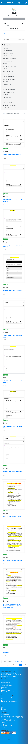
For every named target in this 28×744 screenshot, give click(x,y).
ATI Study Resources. (9, 89)
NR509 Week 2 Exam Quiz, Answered (12, 516)
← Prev (4, 661)
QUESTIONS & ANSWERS (10, 58)
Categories (3, 724)
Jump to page (5, 664)
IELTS (5, 69)
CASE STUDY (7, 56)
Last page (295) (18, 661)
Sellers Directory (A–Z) (8, 691)
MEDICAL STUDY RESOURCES (11, 100)
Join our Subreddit (5, 714)
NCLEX (5, 94)
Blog (2, 688)
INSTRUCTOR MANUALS (9, 105)
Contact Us (4, 687)
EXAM (6, 48)
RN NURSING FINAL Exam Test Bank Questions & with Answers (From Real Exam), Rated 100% (12, 605)
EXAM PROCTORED (8, 92)
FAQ (3, 700)
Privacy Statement (5, 682)
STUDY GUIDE (8, 53)
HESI (5, 63)
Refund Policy (4, 684)
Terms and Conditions (6, 685)
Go (20, 664)
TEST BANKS (7, 50)
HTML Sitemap (6, 690)
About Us (3, 681)
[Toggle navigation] (19, 2)
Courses (3, 722)
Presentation (7, 84)
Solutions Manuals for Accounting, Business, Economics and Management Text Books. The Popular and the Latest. (12, 718)
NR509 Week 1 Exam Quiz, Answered (12, 560)
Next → (10, 661)
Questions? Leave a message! (9, 701)
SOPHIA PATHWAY (8, 102)
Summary (6, 87)
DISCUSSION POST (8, 71)
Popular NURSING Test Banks (8, 720)
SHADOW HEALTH (8, 76)
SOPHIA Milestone (8, 74)
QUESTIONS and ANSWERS (11, 79)
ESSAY (5, 81)
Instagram (4, 708)
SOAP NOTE (7, 97)
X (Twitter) (4, 711)
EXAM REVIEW (7, 61)
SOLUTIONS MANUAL (9, 66)
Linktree (4, 709)
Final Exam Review (8, 107)
